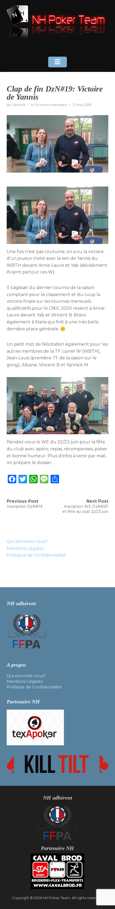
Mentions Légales (25, 548)
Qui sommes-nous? (27, 541)
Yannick (19, 105)
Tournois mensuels (51, 105)
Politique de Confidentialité (36, 555)
